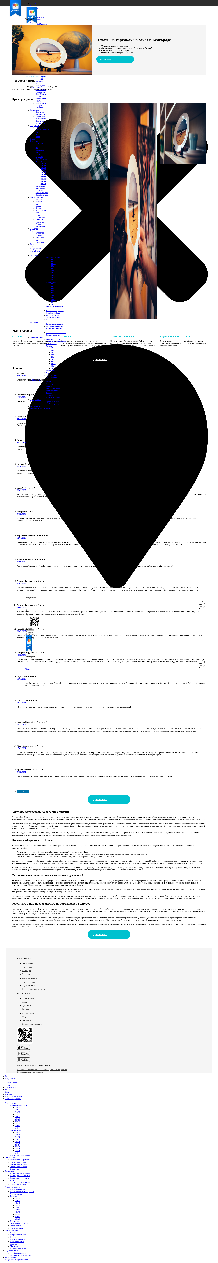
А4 (16, 1128)
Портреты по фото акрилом (22, 1192)
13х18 (17, 1112)
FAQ (24, 1017)
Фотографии (27, 963)
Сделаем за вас (28, 1005)
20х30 (17, 1121)
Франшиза (26, 1020)
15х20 (17, 1116)
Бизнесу (25, 1009)
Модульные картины (54, 373)
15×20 (17, 1142)
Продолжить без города (35, 77)
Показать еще (23, 791)
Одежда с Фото (28, 985)
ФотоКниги (27, 967)
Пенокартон (50, 371)
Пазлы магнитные (53, 397)
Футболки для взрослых (55, 404)
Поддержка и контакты (32, 1024)
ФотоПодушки (51, 377)
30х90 (53, 361)
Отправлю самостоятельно (56, 333)
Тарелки (49, 393)
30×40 (43, 76)
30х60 (53, 359)
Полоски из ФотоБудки (20, 1155)
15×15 (17, 1139)
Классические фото (18, 1105)
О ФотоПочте (28, 998)
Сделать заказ (105, 59)
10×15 (17, 1135)
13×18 (17, 1137)
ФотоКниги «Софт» (18, 1167)
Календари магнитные (54, 324)
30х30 (53, 352)
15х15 (17, 1114)
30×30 (17, 1148)
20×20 (17, 1144)
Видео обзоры (28, 1013)
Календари (26, 971)
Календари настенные (54, 328)
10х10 (17, 1107)
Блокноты (50, 320)
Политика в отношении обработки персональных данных (42, 1070)
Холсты (13, 1196)
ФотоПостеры (51, 375)
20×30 (17, 1146)
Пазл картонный (52, 391)
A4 (42, 79)
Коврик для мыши (53, 384)
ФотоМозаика (16, 1194)
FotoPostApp (29, 1065)
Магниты (49, 395)
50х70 (53, 368)
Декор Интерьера (29, 978)
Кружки (49, 386)
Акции (25, 1002)
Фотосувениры (28, 982)
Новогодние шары (53, 388)
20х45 (53, 357)
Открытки (26, 974)
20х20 (17, 1119)
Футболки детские (18, 1253)
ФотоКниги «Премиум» (41, 91)
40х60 (53, 366)
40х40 (53, 364)
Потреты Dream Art (18, 1189)
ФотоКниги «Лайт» (41, 100)
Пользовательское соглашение (30, 1072)
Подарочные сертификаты (33, 989)
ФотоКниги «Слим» (41, 95)
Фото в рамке (16, 1130)
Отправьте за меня (18, 1185)
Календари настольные (54, 326)
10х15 (17, 1110)
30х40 (53, 355)
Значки (48, 382)
